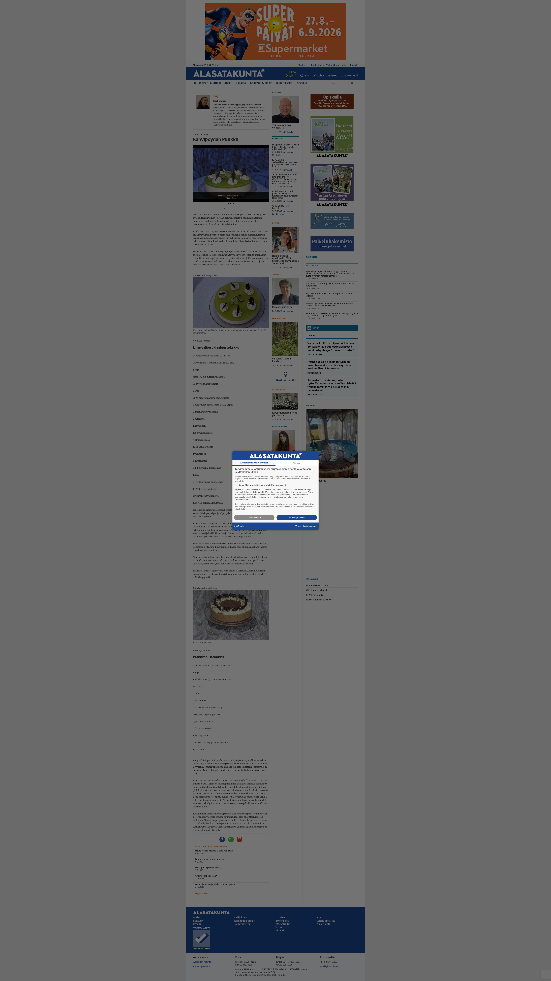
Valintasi (297, 463)
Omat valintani (254, 517)
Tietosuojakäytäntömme (306, 526)
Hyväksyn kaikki (296, 517)
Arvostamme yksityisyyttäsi (254, 462)
